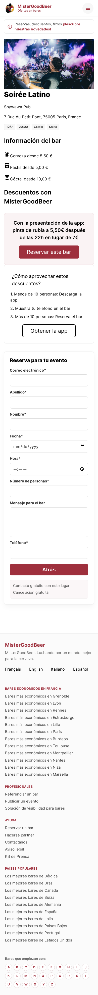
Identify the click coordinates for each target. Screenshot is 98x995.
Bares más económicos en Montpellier (39, 753)
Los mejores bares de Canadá (31, 890)
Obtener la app (49, 331)
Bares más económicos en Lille (32, 724)
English (36, 669)
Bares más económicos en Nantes (35, 760)
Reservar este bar (49, 252)
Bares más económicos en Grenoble (37, 696)
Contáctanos (16, 842)
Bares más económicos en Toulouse (37, 745)
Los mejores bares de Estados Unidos (38, 940)
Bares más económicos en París (33, 731)
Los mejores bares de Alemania (33, 904)
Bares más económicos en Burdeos (36, 738)
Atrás (49, 569)
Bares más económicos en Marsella (36, 774)
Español (80, 669)
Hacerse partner (19, 835)
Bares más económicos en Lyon (33, 703)
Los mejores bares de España (31, 911)
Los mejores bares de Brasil (30, 883)
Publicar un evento (21, 801)
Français (13, 669)
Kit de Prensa (17, 856)
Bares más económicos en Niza (33, 767)
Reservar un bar (19, 827)
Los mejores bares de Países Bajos (36, 925)
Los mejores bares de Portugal (32, 932)
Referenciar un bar (21, 794)
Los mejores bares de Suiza (29, 897)
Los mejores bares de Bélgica (31, 876)
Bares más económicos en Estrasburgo (39, 717)
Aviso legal (14, 849)
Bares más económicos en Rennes (35, 710)
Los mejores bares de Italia (29, 918)
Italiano (58, 669)
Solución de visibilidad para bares (35, 808)
